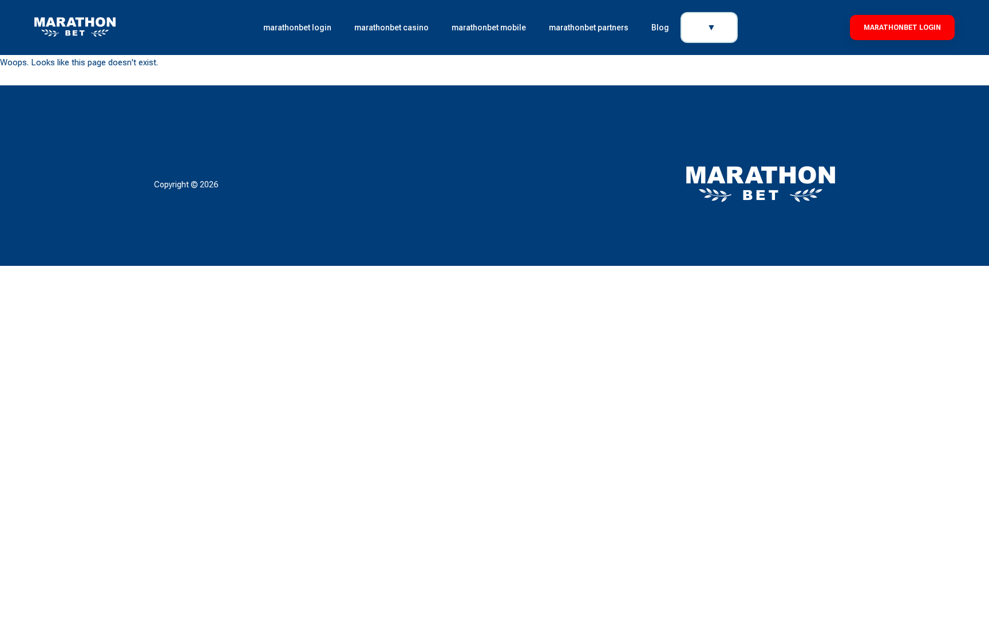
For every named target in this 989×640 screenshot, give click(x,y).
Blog (660, 27)
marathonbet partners (588, 27)
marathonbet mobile (489, 27)
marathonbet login (297, 27)
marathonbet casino (391, 27)
